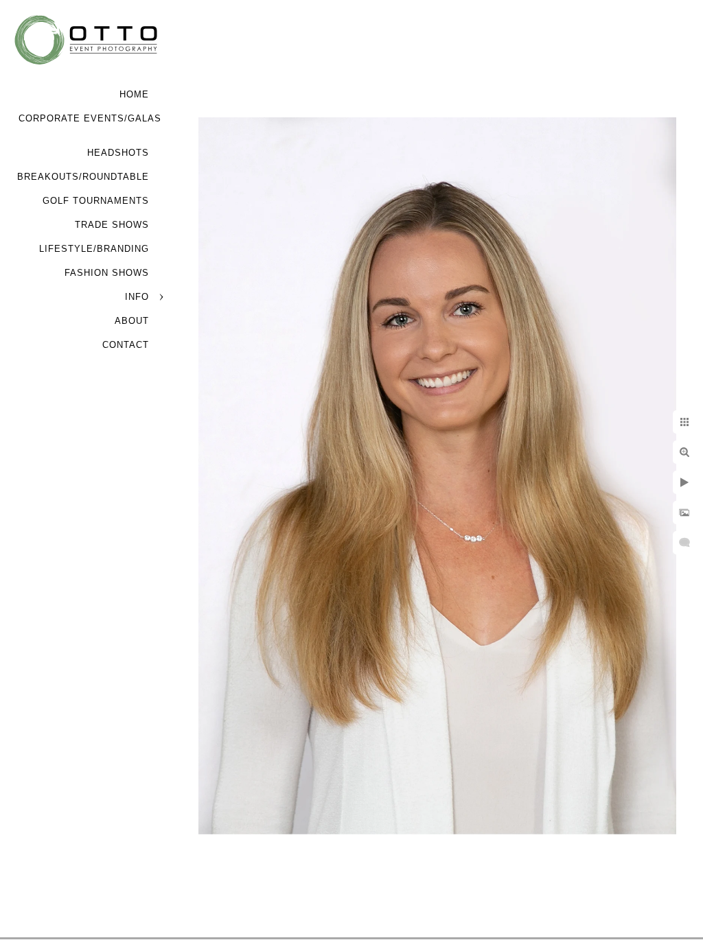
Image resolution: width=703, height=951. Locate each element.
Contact (125, 345)
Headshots (118, 153)
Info (137, 297)
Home (134, 94)
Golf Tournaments (96, 201)
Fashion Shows (107, 273)
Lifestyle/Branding (94, 249)
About (132, 321)
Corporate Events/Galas (90, 118)
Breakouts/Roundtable (83, 177)
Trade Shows (112, 225)
